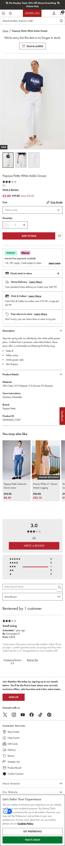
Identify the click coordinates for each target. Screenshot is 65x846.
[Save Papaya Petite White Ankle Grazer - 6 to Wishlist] (23, 46)
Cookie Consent (15, 773)
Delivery (12, 749)
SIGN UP (13, 697)
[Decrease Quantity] (6, 224)
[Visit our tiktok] (40, 714)
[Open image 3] (33, 160)
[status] (15, 225)
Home (5, 30)
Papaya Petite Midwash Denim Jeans (15, 485)
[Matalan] (32, 13)
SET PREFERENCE (32, 831)
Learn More (35, 282)
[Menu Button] (3, 13)
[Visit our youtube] (22, 714)
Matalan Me (14, 761)
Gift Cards (13, 743)
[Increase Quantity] (24, 224)
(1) (4, 185)
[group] (8, 496)
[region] (32, 820)
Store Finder (13, 731)
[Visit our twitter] (5, 714)
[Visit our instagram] (13, 714)
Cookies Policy (25, 823)
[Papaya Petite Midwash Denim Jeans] (17, 460)
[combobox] (32, 210)
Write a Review (11, 189)
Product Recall (14, 767)
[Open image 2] (21, 160)
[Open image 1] (8, 160)
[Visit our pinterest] (49, 714)
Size (5, 202)
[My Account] (53, 13)
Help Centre (14, 737)
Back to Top (32, 660)
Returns (11, 755)
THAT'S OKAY (32, 839)
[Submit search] (10, 13)
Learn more (54, 263)
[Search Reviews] (59, 587)
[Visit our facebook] (31, 714)
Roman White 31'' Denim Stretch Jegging (45, 485)
